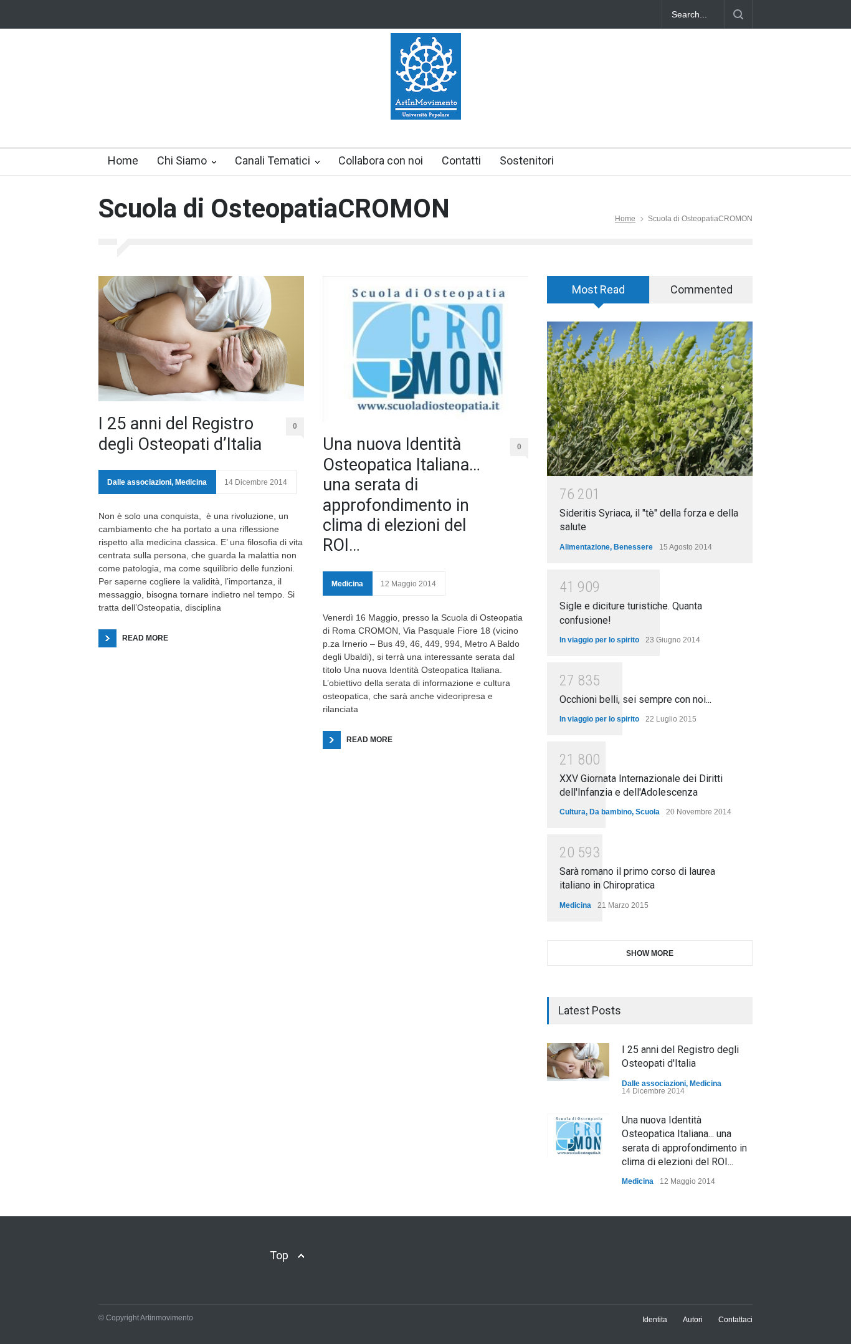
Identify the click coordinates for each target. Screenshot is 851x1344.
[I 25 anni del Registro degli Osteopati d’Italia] (201, 338)
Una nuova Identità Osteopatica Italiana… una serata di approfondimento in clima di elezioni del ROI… (401, 494)
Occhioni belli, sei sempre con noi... (635, 699)
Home (123, 160)
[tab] (598, 294)
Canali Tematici (272, 160)
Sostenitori (527, 160)
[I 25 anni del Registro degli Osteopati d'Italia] (578, 1062)
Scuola (647, 812)
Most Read (598, 289)
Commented (701, 289)
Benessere (633, 547)
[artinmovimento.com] (426, 99)
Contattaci (735, 1319)
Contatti (461, 160)
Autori (693, 1319)
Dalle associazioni (139, 482)
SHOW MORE (649, 953)
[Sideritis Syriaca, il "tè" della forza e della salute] (650, 399)
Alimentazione (584, 547)
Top (279, 1255)
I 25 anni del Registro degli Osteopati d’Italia (180, 434)
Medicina (191, 482)
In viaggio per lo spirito (599, 640)
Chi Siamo (182, 160)
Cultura (572, 812)
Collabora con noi (380, 160)
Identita (654, 1319)
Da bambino (610, 812)
